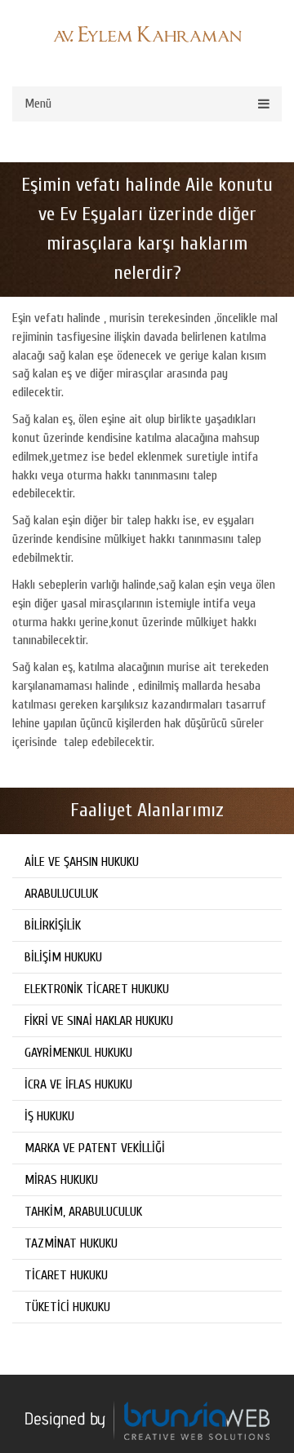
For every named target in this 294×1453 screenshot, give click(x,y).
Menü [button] (37, 103)
